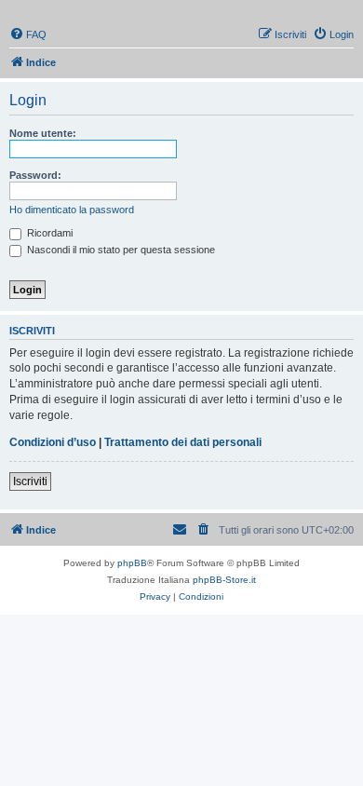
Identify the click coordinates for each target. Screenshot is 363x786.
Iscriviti (30, 481)
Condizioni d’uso (52, 442)
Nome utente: (42, 133)
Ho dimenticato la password (71, 209)
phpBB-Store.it (224, 580)
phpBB (132, 563)
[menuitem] (28, 34)
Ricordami (48, 232)
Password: (35, 175)
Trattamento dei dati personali (183, 442)
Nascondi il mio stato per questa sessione (119, 249)
